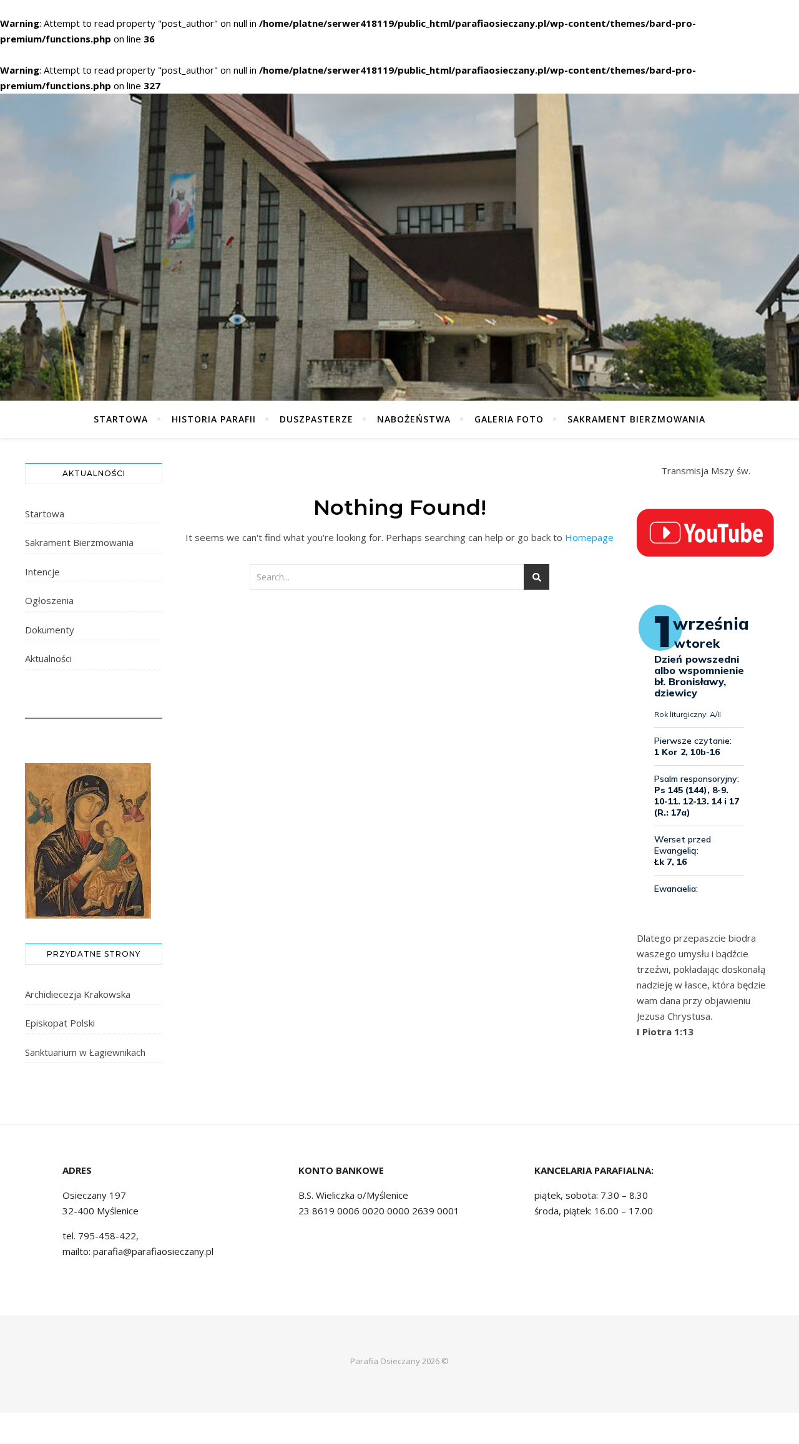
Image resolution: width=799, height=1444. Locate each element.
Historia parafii (214, 419)
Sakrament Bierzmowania (636, 419)
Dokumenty (49, 629)
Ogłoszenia (49, 600)
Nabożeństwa (414, 419)
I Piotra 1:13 (665, 1031)
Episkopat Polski (60, 1023)
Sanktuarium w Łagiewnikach (85, 1052)
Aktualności (48, 658)
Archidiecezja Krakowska (77, 994)
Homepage (589, 537)
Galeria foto (509, 419)
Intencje (42, 571)
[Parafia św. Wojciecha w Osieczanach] (399, 247)
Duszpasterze (316, 419)
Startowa (121, 419)
